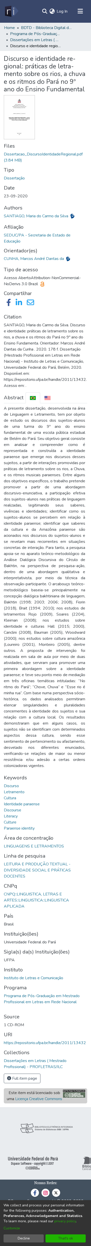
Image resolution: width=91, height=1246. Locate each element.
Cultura (10, 798)
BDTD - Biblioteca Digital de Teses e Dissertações (46, 28)
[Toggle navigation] (80, 11)
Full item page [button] (24, 1078)
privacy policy (65, 1221)
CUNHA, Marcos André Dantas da (34, 258)
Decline (24, 1238)
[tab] (33, 397)
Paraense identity (19, 828)
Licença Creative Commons (38, 1099)
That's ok (65, 1238)
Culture (10, 822)
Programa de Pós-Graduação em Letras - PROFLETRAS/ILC (35, 34)
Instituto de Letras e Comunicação (33, 978)
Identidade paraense (22, 804)
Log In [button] (62, 11)
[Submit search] (44, 11)
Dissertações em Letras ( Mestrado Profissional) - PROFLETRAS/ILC (35, 40)
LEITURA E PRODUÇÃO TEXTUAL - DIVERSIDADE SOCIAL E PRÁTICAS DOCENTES (37, 870)
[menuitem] (52, 11)
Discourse (12, 810)
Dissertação (14, 178)
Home (9, 28)
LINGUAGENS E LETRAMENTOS (34, 846)
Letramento (14, 792)
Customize (12, 1228)
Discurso (11, 786)
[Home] (11, 11)
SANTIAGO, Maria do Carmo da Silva (36, 216)
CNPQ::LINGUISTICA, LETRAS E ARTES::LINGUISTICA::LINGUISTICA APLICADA (36, 900)
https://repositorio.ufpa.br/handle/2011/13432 (45, 1043)
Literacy (11, 816)
